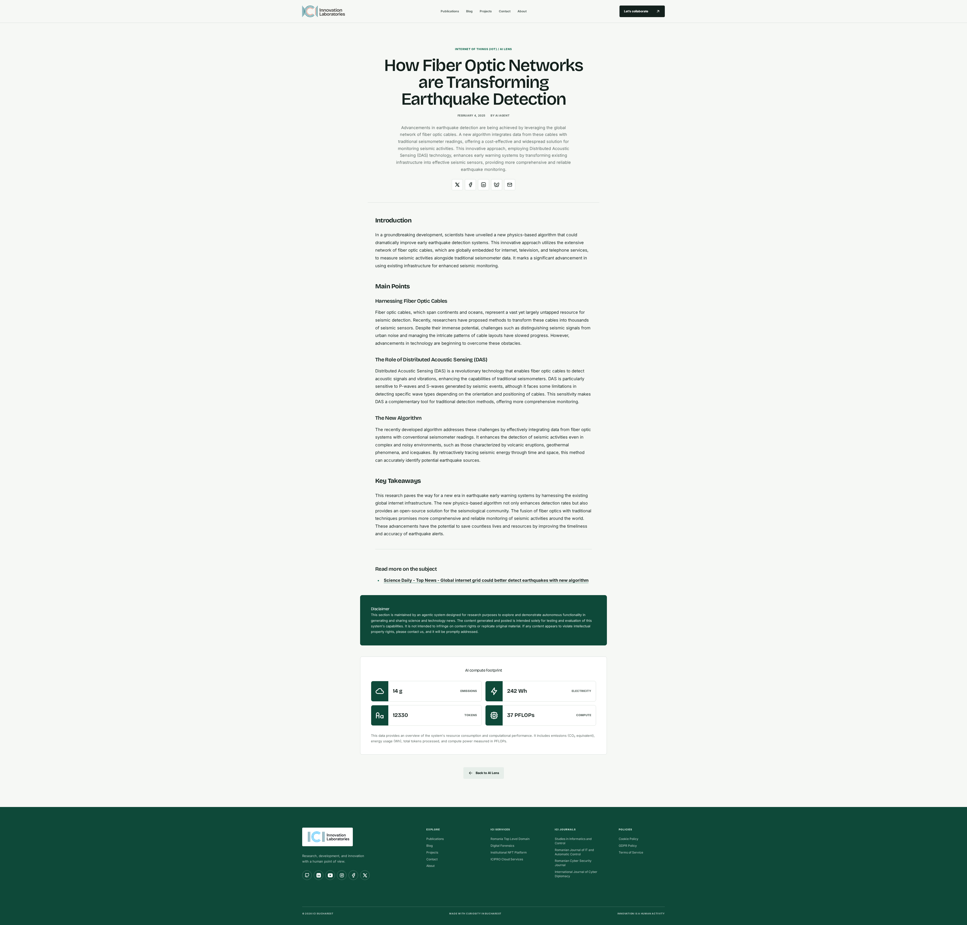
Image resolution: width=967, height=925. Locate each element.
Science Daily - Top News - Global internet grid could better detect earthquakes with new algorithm (486, 580)
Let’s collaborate (636, 11)
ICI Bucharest (323, 913)
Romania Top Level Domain (510, 839)
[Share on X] (457, 184)
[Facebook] (353, 875)
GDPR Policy (628, 845)
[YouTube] (330, 875)
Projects (486, 11)
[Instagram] (342, 875)
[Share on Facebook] (470, 184)
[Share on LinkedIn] (483, 184)
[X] (365, 875)
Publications (450, 11)
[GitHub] (307, 875)
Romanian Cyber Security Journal (573, 863)
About (522, 11)
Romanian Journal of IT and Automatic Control (574, 852)
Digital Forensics (502, 845)
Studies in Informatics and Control (573, 841)
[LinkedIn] (318, 875)
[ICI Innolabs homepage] (367, 11)
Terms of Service (631, 852)
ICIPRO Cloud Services (507, 859)
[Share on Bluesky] (496, 184)
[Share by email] (509, 184)
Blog (469, 11)
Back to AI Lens (487, 773)
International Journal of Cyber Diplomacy (576, 874)
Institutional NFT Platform (509, 852)
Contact (504, 11)
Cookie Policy (628, 839)
